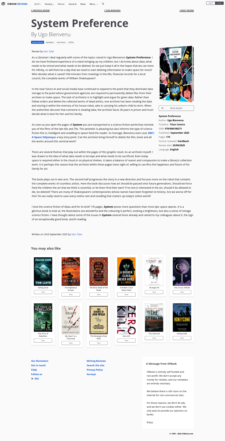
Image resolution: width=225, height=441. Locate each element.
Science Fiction (37, 42)
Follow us (36, 374)
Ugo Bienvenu (113, 10)
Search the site (95, 365)
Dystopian (50, 42)
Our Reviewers (39, 360)
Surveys (91, 374)
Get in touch (38, 365)
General (72, 4)
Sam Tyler (48, 51)
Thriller (71, 42)
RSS (37, 378)
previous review (41, 10)
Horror (61, 4)
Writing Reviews (96, 360)
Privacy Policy (95, 369)
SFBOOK (17, 3)
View (43, 292)
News (83, 4)
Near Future (61, 42)
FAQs (34, 369)
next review (187, 10)
